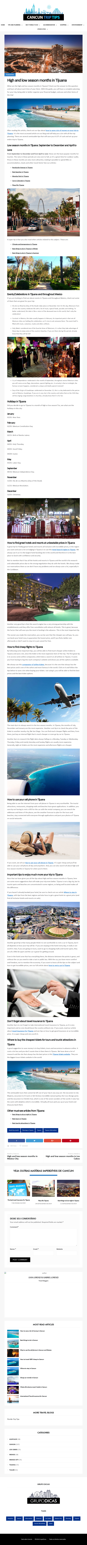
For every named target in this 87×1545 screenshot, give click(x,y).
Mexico (12, 1455)
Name (13, 1249)
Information (28, 1518)
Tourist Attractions (39, 1523)
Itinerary (38, 1518)
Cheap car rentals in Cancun (29, 1378)
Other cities (41, 29)
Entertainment (77, 25)
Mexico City (13, 1460)
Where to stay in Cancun (28, 1368)
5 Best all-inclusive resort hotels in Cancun (33, 1387)
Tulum (12, 1470)
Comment (25, 1146)
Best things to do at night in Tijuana (68, 1201)
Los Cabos (13, 1449)
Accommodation (49, 25)
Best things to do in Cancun (29, 1340)
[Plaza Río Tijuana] (43, 1188)
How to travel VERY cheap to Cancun (32, 1359)
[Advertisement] (43, 1300)
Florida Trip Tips (13, 1419)
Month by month (14, 1130)
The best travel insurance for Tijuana (19, 1200)
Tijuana (10, 75)
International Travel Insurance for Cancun (33, 1396)
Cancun (12, 1444)
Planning (68, 1518)
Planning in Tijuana (27, 1130)
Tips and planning (14, 25)
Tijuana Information (51, 1130)
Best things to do (32, 25)
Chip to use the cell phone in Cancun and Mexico (35, 1350)
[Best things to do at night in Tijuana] (68, 1188)
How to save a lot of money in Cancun (32, 1331)
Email (36, 1249)
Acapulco (13, 1439)
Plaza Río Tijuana (43, 1201)
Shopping (63, 25)
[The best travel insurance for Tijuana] (18, 1188)
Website (59, 1249)
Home (3, 25)
